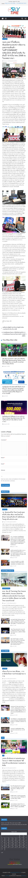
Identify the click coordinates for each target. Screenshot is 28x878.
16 (24, 841)
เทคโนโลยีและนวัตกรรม (6, 588)
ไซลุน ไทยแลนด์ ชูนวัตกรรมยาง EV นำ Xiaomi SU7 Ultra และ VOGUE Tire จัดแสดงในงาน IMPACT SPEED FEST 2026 (18, 631)
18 (6, 844)
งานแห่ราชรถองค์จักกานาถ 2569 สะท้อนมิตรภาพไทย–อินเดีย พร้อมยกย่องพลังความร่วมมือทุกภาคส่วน (17, 563)
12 (9, 841)
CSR (3, 755)
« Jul (2, 852)
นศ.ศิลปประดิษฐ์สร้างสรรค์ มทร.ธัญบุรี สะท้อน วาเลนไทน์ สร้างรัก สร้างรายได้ (13, 328)
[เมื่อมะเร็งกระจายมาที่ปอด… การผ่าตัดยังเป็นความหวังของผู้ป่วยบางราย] (14, 660)
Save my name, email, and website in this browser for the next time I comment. (13, 480)
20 (13, 844)
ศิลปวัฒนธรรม (5, 509)
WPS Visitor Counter (17, 864)
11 (6, 841)
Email (3, 464)
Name (3, 457)
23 (24, 844)
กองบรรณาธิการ (14, 60)
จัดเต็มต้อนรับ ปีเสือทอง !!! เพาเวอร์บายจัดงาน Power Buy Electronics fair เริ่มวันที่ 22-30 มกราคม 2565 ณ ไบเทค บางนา (13, 419)
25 (6, 846)
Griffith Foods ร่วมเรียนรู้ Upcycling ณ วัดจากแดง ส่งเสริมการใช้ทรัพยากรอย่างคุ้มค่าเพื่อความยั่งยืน (18, 797)
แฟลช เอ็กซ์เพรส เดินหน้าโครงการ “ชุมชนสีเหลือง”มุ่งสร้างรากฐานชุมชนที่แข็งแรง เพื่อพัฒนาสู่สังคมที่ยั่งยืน (18, 805)
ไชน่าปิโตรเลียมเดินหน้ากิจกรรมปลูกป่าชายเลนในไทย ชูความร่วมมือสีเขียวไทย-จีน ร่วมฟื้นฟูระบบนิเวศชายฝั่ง (18, 788)
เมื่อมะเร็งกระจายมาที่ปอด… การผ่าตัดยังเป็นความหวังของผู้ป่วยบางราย (14, 673)
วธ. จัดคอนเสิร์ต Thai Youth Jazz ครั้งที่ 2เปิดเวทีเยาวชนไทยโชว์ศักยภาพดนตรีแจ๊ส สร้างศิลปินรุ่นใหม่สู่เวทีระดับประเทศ (13, 515)
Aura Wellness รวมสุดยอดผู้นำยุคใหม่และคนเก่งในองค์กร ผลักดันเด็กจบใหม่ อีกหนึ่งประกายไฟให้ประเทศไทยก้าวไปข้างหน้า (18, 720)
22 (20, 844)
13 (13, 841)
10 (2, 841)
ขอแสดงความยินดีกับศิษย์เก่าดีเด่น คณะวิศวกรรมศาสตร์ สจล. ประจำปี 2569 (18, 730)
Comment (4, 440)
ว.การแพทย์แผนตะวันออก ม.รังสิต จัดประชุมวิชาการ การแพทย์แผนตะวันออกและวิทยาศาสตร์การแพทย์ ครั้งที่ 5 (13, 334)
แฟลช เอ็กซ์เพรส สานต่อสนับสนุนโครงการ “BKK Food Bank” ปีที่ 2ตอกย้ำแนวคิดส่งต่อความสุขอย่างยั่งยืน (14, 761)
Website (3, 470)
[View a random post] (25, 18)
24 (2, 846)
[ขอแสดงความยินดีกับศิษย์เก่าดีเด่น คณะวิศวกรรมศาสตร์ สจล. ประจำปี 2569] (5, 731)
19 (9, 844)
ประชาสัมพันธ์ (5, 668)
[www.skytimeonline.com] (2, 18)
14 (17, 841)
